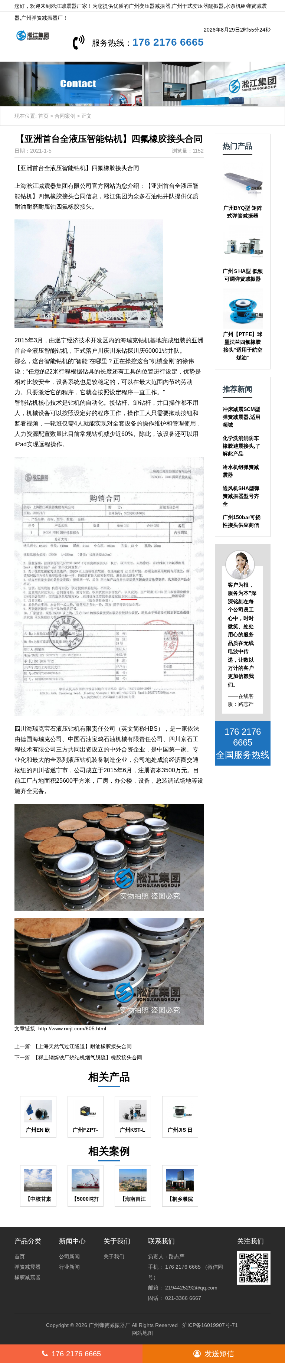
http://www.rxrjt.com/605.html (72, 1028)
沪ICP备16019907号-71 (210, 1325)
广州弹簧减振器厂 (109, 1325)
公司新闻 (69, 1256)
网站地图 (142, 1333)
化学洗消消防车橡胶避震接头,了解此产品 (242, 446)
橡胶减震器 (27, 1277)
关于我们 (114, 1256)
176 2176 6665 (168, 42)
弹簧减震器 (27, 1267)
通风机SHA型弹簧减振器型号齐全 (241, 496)
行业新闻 (69, 1267)
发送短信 (219, 1354)
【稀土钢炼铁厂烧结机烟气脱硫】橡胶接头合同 (87, 1057)
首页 (43, 116)
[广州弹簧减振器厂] (29, 35)
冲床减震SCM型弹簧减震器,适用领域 (242, 417)
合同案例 (65, 116)
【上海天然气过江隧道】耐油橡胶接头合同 (82, 1046)
